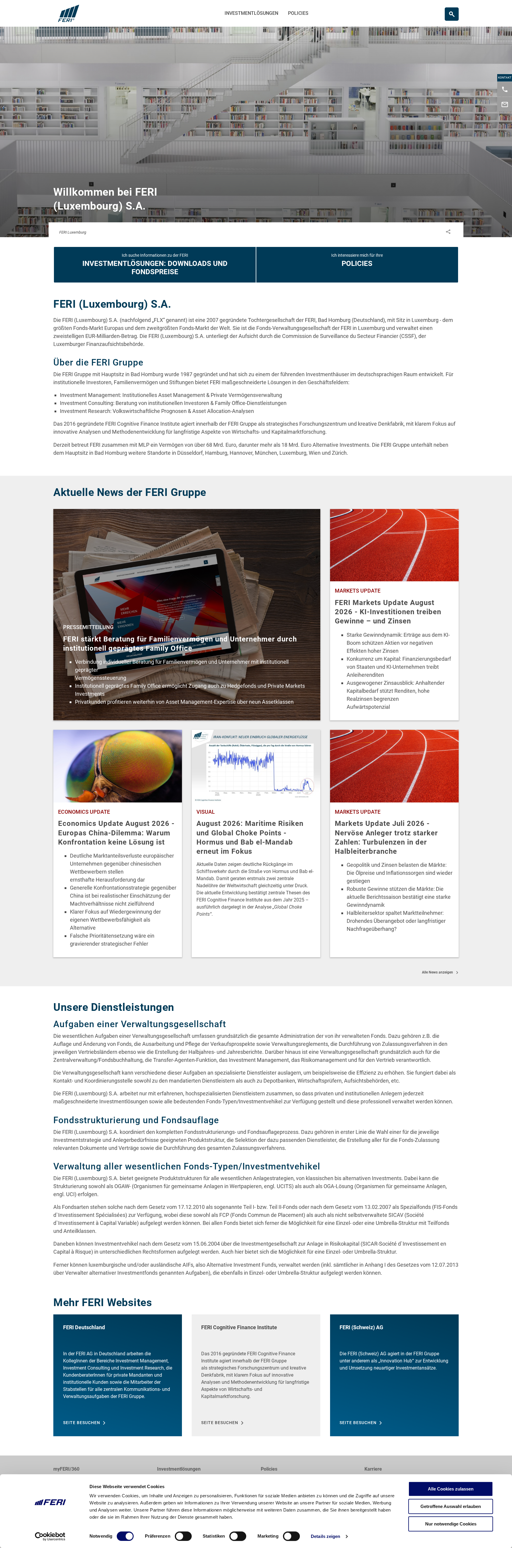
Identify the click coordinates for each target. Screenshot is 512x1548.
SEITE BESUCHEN (219, 1422)
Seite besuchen (81, 1422)
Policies (298, 13)
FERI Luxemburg (72, 232)
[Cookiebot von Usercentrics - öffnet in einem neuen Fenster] (50, 1536)
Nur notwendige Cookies (450, 1523)
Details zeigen (325, 1536)
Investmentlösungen (251, 13)
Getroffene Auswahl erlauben (450, 1506)
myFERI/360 (66, 1469)
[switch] (183, 1536)
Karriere (373, 1469)
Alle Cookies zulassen (450, 1488)
